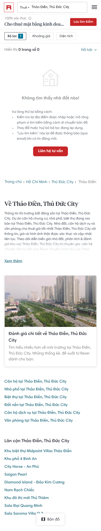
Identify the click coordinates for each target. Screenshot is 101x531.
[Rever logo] (9, 7)
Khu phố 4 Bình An (20, 459)
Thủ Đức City (62, 182)
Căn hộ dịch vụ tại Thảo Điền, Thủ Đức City (42, 413)
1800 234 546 (65, 254)
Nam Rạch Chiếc (19, 490)
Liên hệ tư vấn (50, 151)
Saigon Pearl (15, 475)
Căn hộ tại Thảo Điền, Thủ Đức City (35, 382)
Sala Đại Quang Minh (23, 506)
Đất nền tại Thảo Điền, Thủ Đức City (36, 405)
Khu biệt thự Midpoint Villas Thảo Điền (38, 451)
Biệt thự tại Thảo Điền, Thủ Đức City (35, 397)
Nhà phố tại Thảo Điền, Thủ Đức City (36, 390)
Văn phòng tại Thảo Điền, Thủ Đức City (38, 421)
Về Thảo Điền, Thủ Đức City (41, 204)
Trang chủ (13, 182)
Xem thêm (13, 261)
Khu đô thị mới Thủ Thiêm (26, 498)
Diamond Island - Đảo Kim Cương (34, 483)
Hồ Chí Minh (36, 182)
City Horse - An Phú (21, 467)
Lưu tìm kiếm (83, 22)
